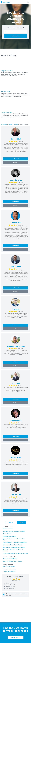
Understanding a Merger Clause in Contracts (12, 544)
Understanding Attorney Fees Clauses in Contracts (14, 531)
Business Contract (7, 533)
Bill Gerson (16, 494)
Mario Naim (16, 266)
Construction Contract (7, 528)
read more (18, 317)
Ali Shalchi (16, 309)
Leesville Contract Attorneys (9, 571)
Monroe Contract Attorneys (9, 566)
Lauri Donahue (16, 180)
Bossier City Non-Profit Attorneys (10, 558)
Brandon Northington (16, 346)
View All (11, 522)
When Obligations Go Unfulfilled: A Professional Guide (15, 542)
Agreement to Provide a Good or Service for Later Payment (14, 539)
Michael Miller (16, 420)
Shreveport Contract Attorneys (9, 569)
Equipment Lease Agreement (9, 536)
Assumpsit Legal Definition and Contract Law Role (14, 547)
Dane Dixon (16, 457)
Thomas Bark (16, 223)
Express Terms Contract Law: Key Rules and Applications (13, 550)
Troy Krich (16, 383)
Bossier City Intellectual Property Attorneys (12, 561)
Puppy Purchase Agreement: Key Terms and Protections (15, 553)
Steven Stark (16, 139)
